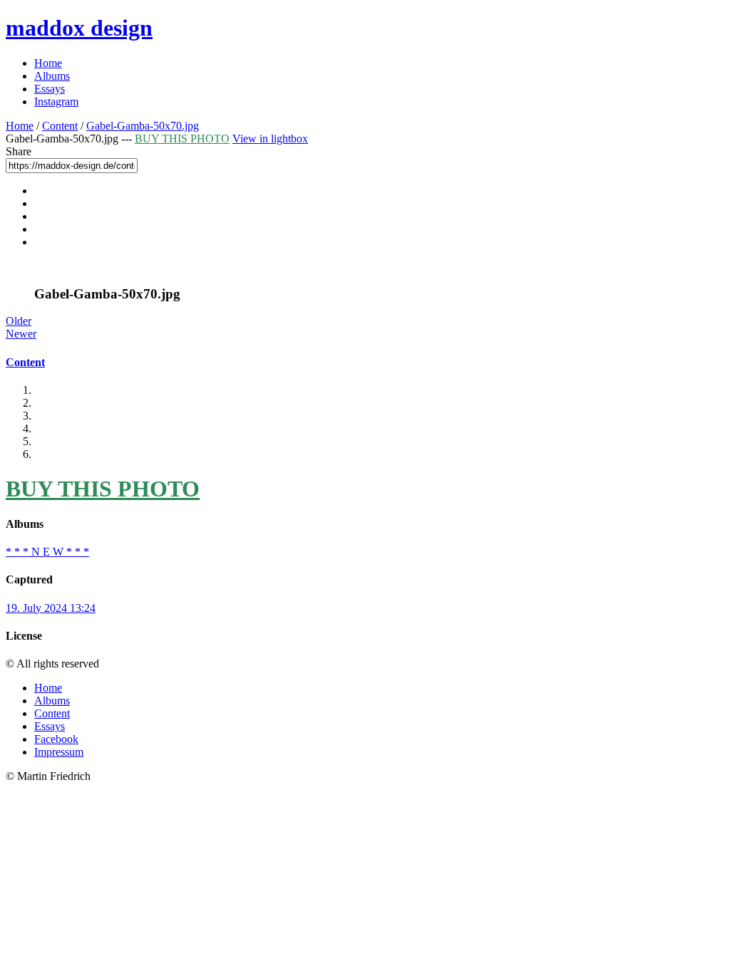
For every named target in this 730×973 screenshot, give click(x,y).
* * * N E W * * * (47, 552)
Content (60, 126)
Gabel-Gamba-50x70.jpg (142, 126)
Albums (52, 76)
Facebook (56, 739)
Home (48, 63)
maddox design (79, 28)
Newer (21, 334)
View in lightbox (270, 138)
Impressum (58, 752)
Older (18, 321)
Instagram (56, 101)
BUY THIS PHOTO (182, 138)
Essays (49, 89)
